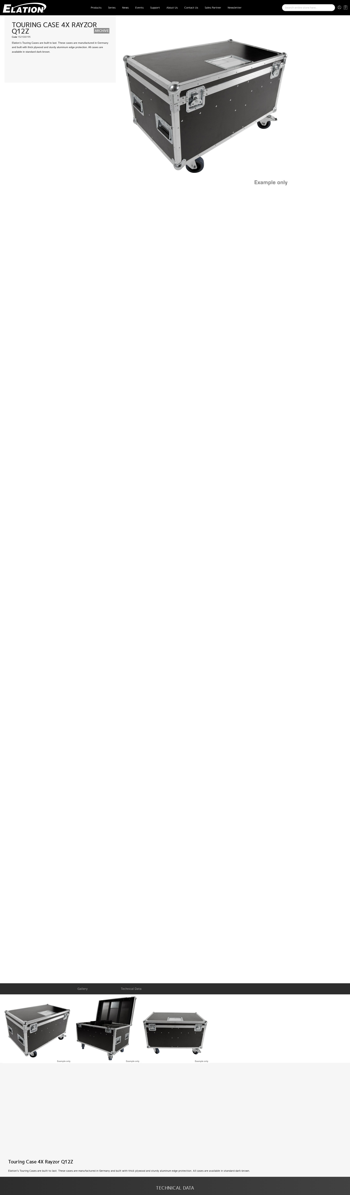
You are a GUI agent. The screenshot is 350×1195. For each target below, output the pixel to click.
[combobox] (308, 7)
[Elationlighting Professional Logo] (24, 8)
